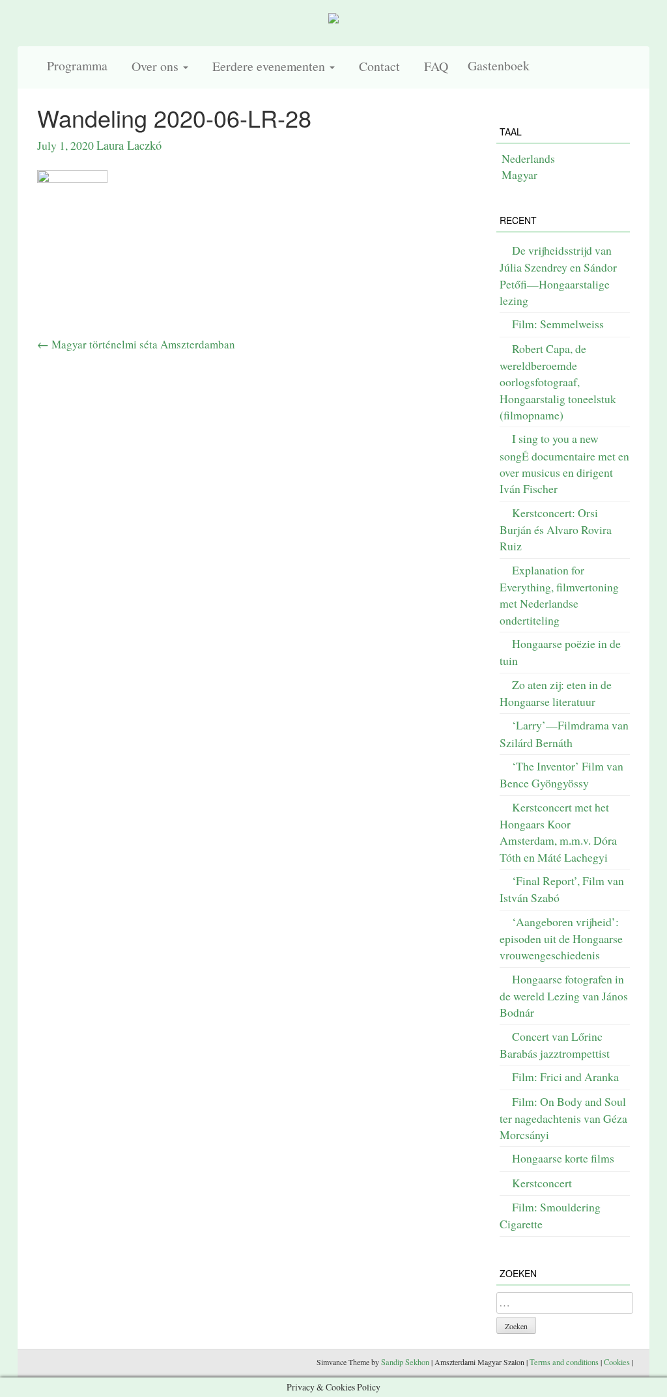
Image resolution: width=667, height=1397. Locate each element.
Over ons (154, 66)
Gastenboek (499, 65)
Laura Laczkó (129, 145)
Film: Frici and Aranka (565, 1076)
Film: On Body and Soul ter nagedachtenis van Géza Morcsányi (563, 1118)
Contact (377, 66)
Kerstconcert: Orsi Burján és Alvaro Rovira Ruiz (556, 529)
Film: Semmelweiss (558, 324)
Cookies (617, 1362)
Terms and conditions (564, 1362)
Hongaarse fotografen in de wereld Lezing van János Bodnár (564, 996)
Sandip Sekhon (405, 1362)
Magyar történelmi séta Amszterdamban (136, 344)
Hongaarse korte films (563, 1158)
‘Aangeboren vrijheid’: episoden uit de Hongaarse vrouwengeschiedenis (561, 938)
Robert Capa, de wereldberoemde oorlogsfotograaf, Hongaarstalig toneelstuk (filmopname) (558, 382)
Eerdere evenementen (268, 66)
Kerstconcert (542, 1183)
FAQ (433, 66)
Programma (77, 65)
